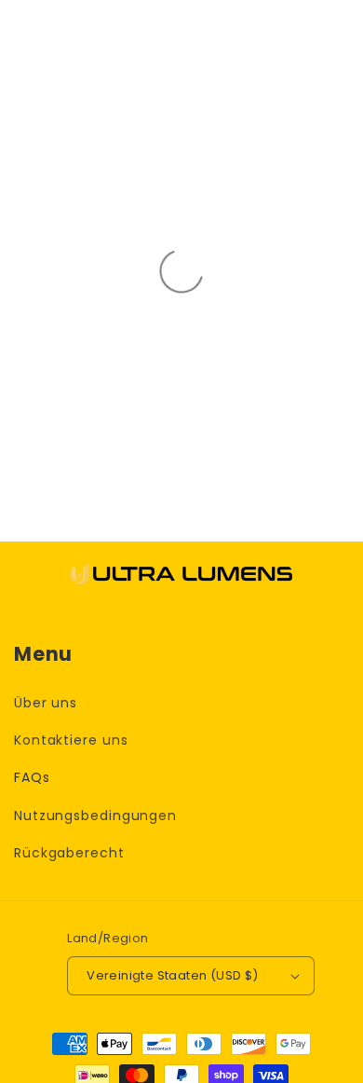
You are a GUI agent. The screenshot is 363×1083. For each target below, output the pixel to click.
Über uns (45, 702)
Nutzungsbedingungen (95, 815)
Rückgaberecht (69, 852)
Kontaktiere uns (71, 740)
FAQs (32, 777)
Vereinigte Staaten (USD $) (172, 975)
